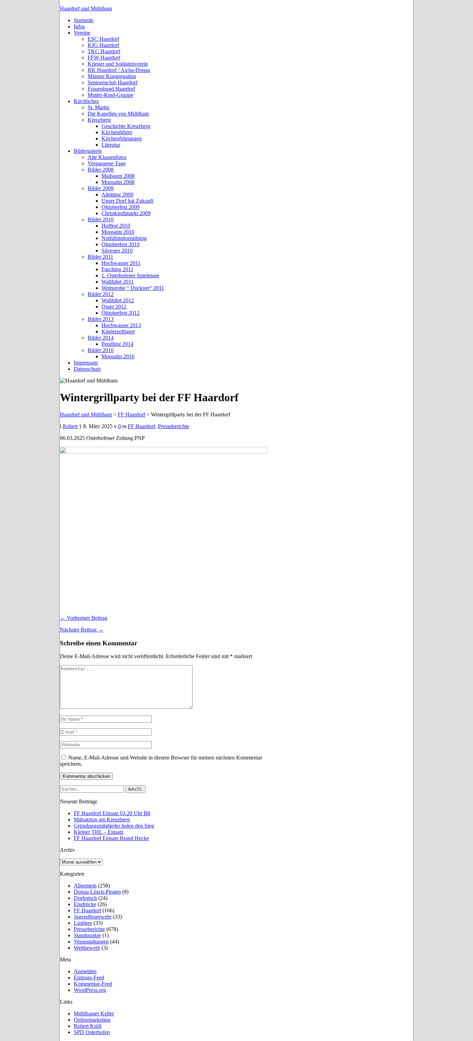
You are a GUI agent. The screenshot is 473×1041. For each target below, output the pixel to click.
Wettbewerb (87, 948)
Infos (79, 26)
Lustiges (83, 923)
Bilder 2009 (101, 188)
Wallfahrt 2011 (117, 282)
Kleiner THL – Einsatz (99, 832)
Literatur (110, 145)
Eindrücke (85, 904)
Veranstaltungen (91, 942)
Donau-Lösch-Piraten (97, 892)
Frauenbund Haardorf (111, 89)
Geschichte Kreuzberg (125, 126)
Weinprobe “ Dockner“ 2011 (132, 288)
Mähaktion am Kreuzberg (102, 819)
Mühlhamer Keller (94, 1013)
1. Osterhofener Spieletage (130, 275)
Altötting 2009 (117, 194)
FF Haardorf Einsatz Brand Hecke (111, 838)
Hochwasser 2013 (121, 325)
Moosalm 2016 (117, 356)
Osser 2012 (113, 307)
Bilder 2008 (101, 170)
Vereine (82, 33)
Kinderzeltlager (118, 331)
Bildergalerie (88, 151)
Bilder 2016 (101, 350)
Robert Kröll (87, 1026)
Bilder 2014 (101, 338)
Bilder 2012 (101, 294)
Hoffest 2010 (115, 226)
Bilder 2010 (101, 219)
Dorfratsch (85, 898)
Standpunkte (87, 935)
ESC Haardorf (103, 39)
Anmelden (85, 971)
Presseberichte (173, 426)
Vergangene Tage (107, 163)
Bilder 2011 (100, 257)
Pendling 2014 (117, 344)
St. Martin (98, 107)
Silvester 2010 (117, 251)
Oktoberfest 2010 (120, 244)
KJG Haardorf (103, 45)
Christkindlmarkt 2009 (126, 213)
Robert (70, 426)
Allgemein (85, 885)
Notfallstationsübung (124, 238)
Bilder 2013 (101, 319)
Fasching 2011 (117, 269)
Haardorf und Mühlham (86, 8)
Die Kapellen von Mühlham (118, 114)
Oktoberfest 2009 (120, 207)
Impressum (86, 363)
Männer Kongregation (112, 76)
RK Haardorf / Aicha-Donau (119, 70)
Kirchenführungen (121, 138)
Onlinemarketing (92, 1020)
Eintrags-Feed (89, 977)
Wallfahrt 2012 (117, 300)
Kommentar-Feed (93, 984)
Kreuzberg (99, 120)
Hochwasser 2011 (121, 263)
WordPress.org (90, 990)
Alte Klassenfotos (107, 157)
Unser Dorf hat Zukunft (127, 201)
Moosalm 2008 (117, 182)
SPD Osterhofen (92, 1032)
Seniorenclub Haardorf (112, 82)
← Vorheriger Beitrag (83, 618)
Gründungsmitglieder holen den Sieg (114, 826)
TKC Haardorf (104, 51)
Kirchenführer (116, 132)
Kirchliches (86, 101)
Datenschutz (87, 369)
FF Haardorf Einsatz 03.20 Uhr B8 (112, 813)
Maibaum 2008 (118, 176)
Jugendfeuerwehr (92, 917)
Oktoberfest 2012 (120, 313)
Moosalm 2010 (117, 232)
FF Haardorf (141, 426)
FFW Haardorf (104, 58)
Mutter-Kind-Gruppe (110, 95)
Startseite (83, 20)
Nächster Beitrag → (82, 630)
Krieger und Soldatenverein (118, 64)
